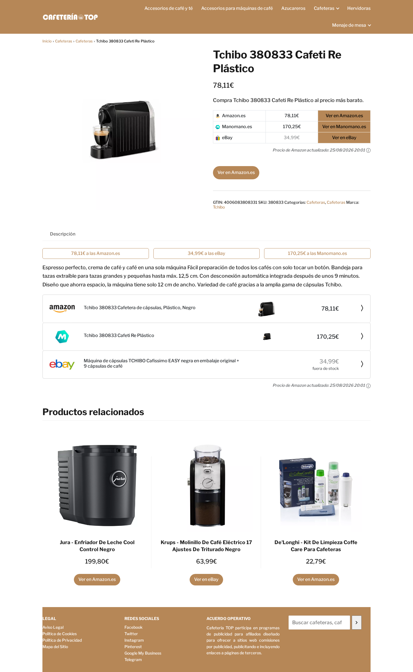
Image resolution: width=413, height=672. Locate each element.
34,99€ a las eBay (206, 253)
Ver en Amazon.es (236, 172)
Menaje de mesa (349, 25)
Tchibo (219, 207)
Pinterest (133, 646)
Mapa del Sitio (55, 646)
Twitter (131, 633)
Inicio (47, 41)
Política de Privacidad (62, 640)
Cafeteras (324, 8)
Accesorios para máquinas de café (237, 8)
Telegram (133, 659)
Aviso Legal (52, 627)
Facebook (133, 627)
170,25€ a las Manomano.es (317, 253)
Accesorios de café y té (168, 8)
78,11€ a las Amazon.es (95, 253)
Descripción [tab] (62, 234)
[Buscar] (357, 623)
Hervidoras (359, 8)
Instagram (134, 640)
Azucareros (293, 8)
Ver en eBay (206, 579)
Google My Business (142, 653)
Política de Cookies (59, 633)
